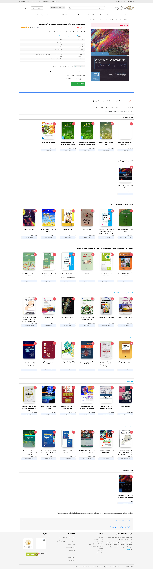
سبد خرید (37, 1)
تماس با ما (100, 537)
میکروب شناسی (129, 426)
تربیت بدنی (105, 15)
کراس (106, 111)
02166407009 (69, 548)
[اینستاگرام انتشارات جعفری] (42, 554)
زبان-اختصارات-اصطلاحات (96, 15)
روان (59, 15)
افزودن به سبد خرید (77, 84)
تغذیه (125, 111)
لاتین (37, 15)
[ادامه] (128, 549)
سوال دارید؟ (54, 1)
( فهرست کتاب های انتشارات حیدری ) (68, 36)
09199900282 (72, 561)
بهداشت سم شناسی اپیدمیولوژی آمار (123, 293)
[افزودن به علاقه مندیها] (41, 27)
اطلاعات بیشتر (107, 101)
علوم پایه (131, 15)
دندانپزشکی (64, 15)
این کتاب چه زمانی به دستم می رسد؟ (120, 527)
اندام (110, 111)
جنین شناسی (129, 337)
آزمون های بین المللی (80, 15)
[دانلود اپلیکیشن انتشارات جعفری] (32, 555)
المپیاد (111, 15)
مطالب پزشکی (99, 550)
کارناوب (75, 567)
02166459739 (71, 557)
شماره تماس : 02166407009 (25, 1)
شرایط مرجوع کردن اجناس (96, 546)
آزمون (88, 15)
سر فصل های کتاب (118, 101)
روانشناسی (54, 15)
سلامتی (117, 111)
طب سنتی (48, 15)
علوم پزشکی (41, 15)
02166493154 (71, 551)
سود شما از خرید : (80, 75)
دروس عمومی (71, 15)
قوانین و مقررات (99, 542)
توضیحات (129, 101)
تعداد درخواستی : (80, 72)
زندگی (122, 111)
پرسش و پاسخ (97, 101)
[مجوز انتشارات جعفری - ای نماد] (41, 543)
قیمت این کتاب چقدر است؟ (122, 521)
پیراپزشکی (116, 15)
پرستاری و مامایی (123, 15)
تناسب (113, 111)
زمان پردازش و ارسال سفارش (96, 544)
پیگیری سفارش (45, 1)
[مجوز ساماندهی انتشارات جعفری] (28, 543)
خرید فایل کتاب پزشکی (97, 539)
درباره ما (101, 548)
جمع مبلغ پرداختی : (80, 79)
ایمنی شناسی (129, 381)
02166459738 (71, 554)
